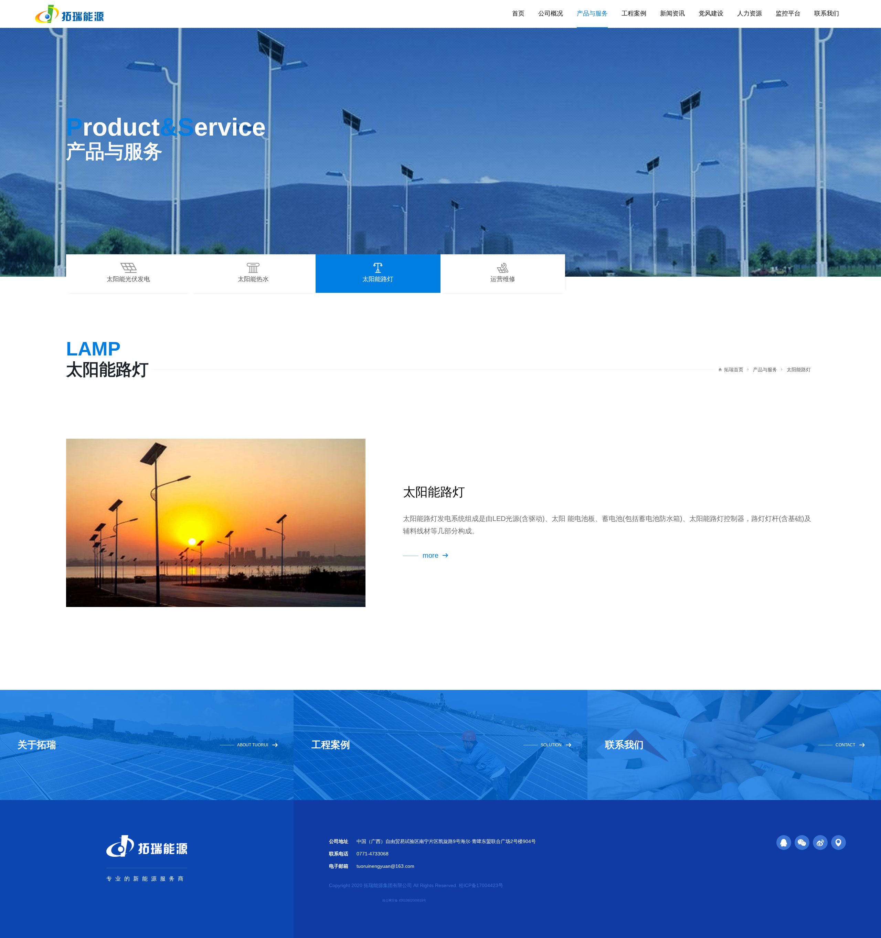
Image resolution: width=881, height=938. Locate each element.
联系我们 (826, 13)
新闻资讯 (672, 13)
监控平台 (788, 13)
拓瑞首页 (733, 369)
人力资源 (749, 13)
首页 (518, 13)
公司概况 (550, 13)
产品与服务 (592, 13)
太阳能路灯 (799, 369)
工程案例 (634, 13)
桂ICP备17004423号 (481, 885)
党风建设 (711, 13)
